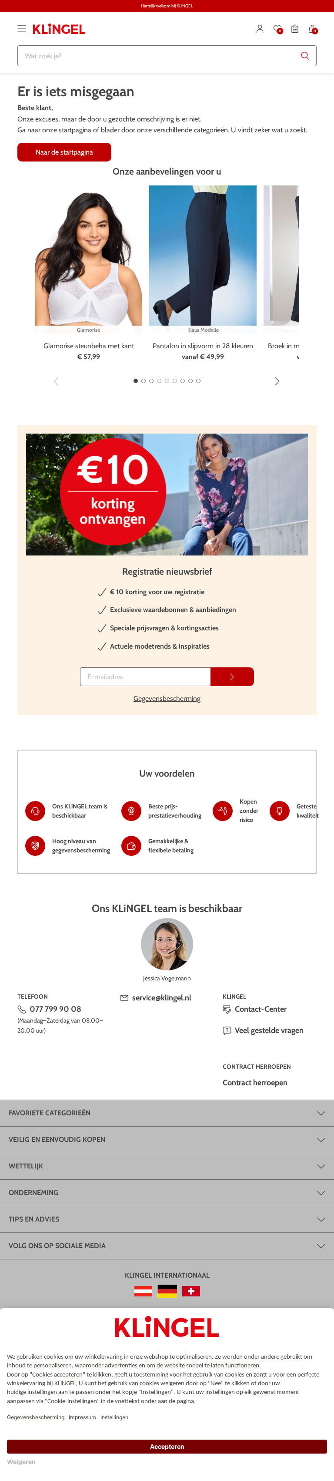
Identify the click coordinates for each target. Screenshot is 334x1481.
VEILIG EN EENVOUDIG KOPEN (57, 1139)
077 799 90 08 (55, 1009)
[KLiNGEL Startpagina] (59, 29)
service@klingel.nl (161, 998)
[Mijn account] (260, 28)
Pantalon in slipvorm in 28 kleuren (203, 346)
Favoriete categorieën (49, 1113)
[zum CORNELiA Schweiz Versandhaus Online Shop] (191, 1291)
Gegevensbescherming (167, 698)
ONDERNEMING (33, 1192)
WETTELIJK (26, 1166)
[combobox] (167, 55)
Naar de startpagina (64, 152)
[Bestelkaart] (295, 28)
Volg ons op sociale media (57, 1246)
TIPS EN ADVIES (34, 1219)
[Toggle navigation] (21, 28)
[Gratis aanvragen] (232, 676)
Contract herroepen (255, 1082)
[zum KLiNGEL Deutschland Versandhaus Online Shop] (167, 1291)
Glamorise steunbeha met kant (88, 346)
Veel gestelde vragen (269, 1030)
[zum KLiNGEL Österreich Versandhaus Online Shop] (143, 1291)
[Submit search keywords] (305, 55)
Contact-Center (261, 1009)
